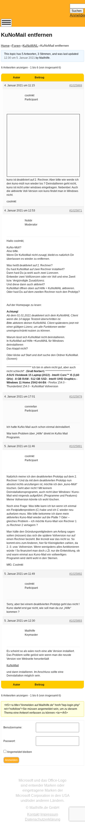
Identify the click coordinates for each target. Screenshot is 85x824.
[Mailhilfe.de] (26, 11)
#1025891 (75, 446)
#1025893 (75, 620)
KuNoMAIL (30, 45)
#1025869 (75, 85)
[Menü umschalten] (6, 23)
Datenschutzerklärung (42, 819)
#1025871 (75, 210)
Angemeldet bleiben (19, 752)
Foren (16, 45)
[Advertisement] (43, 144)
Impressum (49, 814)
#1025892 (75, 573)
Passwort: (9, 741)
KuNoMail (13, 665)
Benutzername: (12, 727)
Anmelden (11, 760)
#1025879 (75, 396)
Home (5, 45)
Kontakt (33, 814)
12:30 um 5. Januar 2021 (19, 57)
